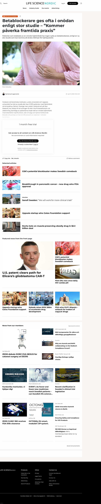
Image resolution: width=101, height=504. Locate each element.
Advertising (55, 8)
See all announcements (73, 446)
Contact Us (52, 478)
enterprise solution (32, 150)
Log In (35, 144)
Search (5, 3)
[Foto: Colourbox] (41, 63)
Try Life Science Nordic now (28, 141)
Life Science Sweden (11, 16)
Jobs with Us (52, 481)
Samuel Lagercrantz (13, 94)
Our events (45, 8)
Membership (24, 478)
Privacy (37, 473)
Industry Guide (34, 8)
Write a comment (74, 158)
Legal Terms (38, 476)
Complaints (38, 479)
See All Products (25, 483)
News (24, 8)
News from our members (12, 326)
